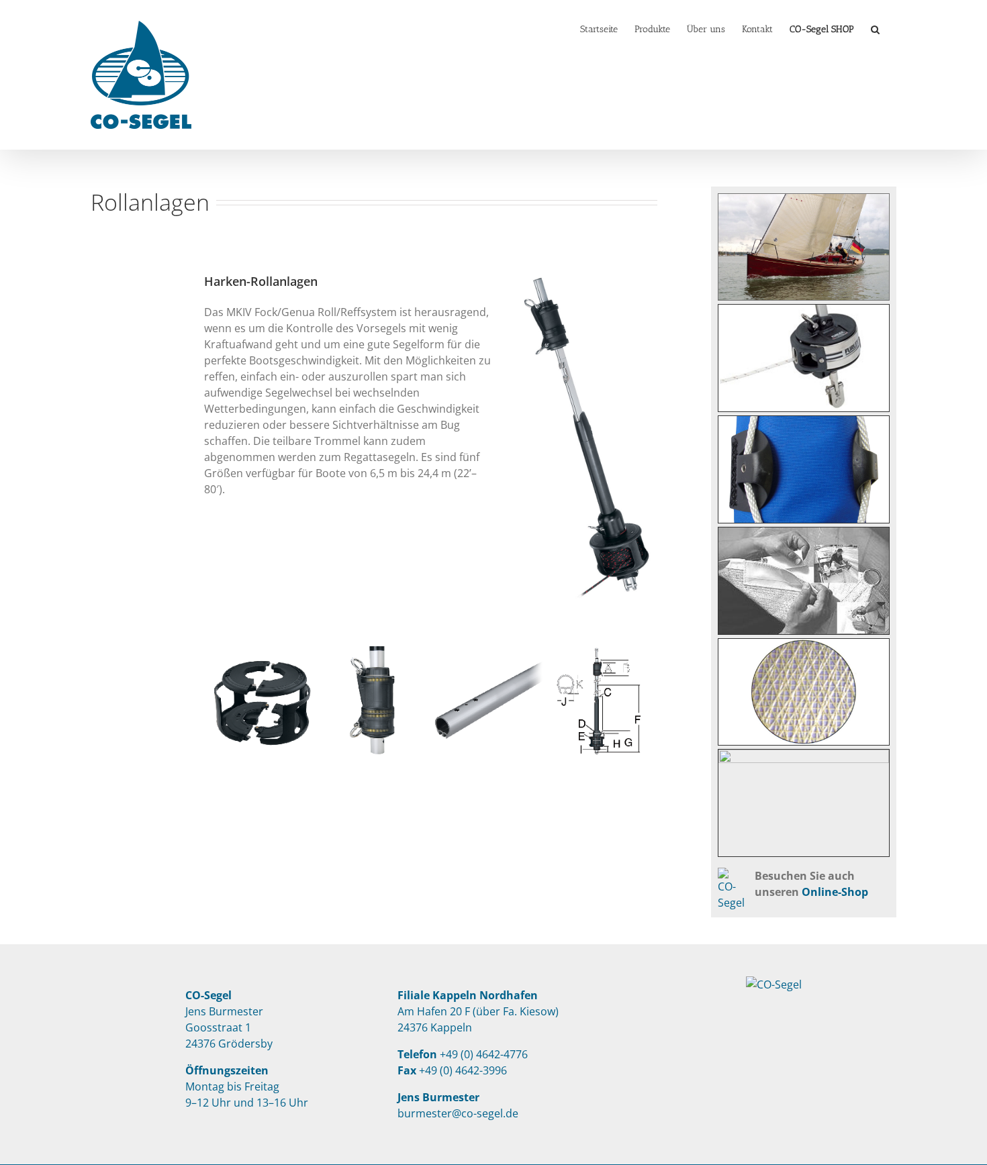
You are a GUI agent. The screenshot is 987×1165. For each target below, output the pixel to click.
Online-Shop (835, 891)
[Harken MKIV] (260, 654)
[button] (875, 28)
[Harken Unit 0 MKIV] (584, 277)
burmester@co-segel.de (457, 1113)
